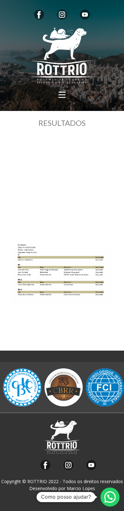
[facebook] (39, 15)
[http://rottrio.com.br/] (62, 56)
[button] (110, 497)
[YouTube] (85, 15)
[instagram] (62, 15)
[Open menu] (62, 95)
